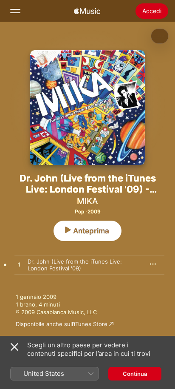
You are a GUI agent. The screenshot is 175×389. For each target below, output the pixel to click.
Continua (135, 373)
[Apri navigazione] (15, 11)
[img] (87, 11)
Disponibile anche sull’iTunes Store (61, 324)
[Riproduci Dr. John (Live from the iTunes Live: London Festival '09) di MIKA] (19, 265)
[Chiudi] (14, 347)
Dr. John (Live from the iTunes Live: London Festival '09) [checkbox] (75, 265)
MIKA (87, 201)
